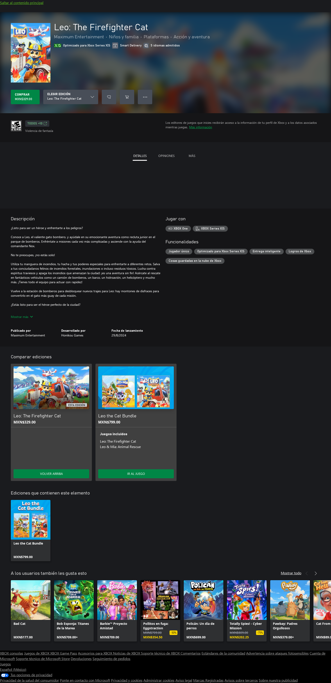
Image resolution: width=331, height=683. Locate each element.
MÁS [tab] (192, 156)
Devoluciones (81, 658)
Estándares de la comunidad (223, 653)
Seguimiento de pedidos (111, 658)
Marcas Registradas (208, 680)
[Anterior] (306, 573)
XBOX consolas (11, 653)
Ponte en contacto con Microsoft (85, 680)
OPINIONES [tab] (166, 156)
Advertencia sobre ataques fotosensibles (277, 653)
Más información (200, 127)
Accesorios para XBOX (95, 653)
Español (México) (13, 669)
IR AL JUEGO (136, 473)
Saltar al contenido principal (21, 2)
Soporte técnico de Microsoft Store (43, 658)
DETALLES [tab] (140, 156)
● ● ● (145, 97)
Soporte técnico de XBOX (161, 653)
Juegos (5, 664)
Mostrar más (19, 317)
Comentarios (191, 653)
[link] (30, 530)
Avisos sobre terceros (241, 680)
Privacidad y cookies (127, 680)
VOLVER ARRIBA (51, 473)
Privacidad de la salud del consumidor (29, 680)
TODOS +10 (35, 123)
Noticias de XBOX (127, 653)
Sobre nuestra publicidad (278, 680)
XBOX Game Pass (63, 653)
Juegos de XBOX (37, 653)
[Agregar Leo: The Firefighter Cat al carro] (127, 97)
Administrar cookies (159, 680)
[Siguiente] (315, 573)
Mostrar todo (291, 572)
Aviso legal (183, 680)
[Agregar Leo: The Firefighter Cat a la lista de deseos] (109, 97)
